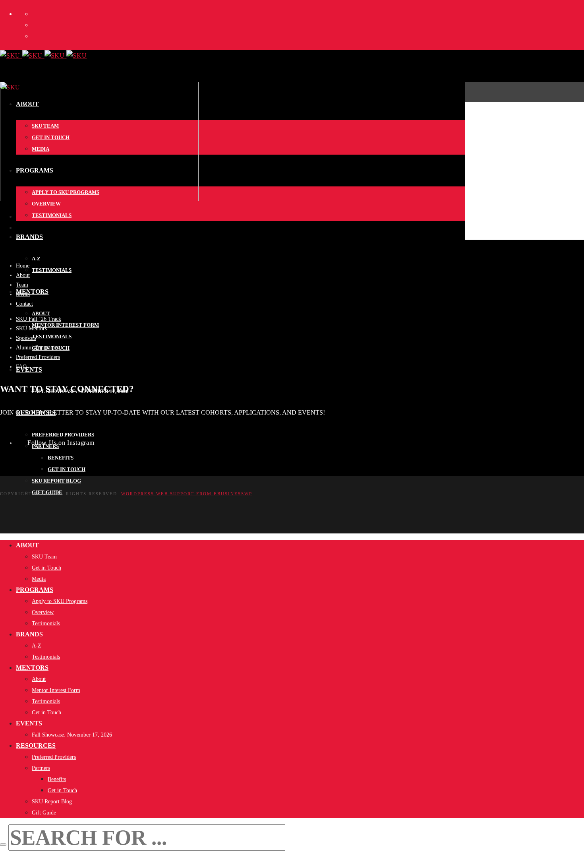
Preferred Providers (38, 357)
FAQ (21, 367)
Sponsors (26, 338)
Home (22, 266)
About (23, 275)
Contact (24, 304)
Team (22, 285)
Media (23, 294)
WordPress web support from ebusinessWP (186, 493)
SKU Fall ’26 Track (38, 319)
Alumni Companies (37, 348)
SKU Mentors (31, 329)
